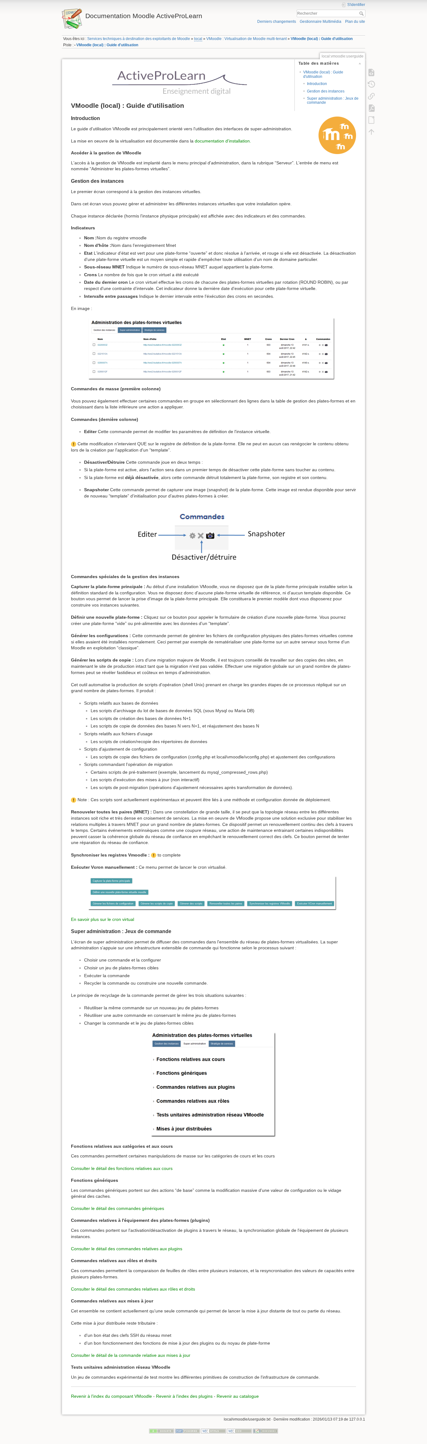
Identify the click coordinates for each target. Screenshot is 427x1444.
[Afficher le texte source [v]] (371, 72)
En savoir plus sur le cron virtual (102, 919)
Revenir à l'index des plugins (184, 1396)
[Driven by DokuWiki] (265, 1431)
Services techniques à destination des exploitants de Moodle (138, 39)
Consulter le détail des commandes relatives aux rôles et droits (133, 1289)
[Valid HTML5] (213, 1431)
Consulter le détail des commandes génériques (117, 1208)
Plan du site (355, 21)
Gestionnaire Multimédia (320, 21)
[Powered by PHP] (187, 1431)
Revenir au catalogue (238, 1396)
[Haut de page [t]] (371, 131)
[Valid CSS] (239, 1431)
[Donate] (161, 1431)
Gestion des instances (325, 91)
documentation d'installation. (223, 140)
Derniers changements (276, 21)
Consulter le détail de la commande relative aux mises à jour (130, 1355)
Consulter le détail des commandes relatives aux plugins (126, 1248)
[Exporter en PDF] (371, 108)
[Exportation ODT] (371, 120)
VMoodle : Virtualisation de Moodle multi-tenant (246, 39)
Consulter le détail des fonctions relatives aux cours (122, 1168)
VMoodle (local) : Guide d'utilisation (322, 39)
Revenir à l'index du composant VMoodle (111, 1396)
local (198, 39)
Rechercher (362, 13)
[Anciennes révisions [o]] (371, 84)
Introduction (317, 84)
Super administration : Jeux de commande (333, 100)
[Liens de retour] (371, 96)
